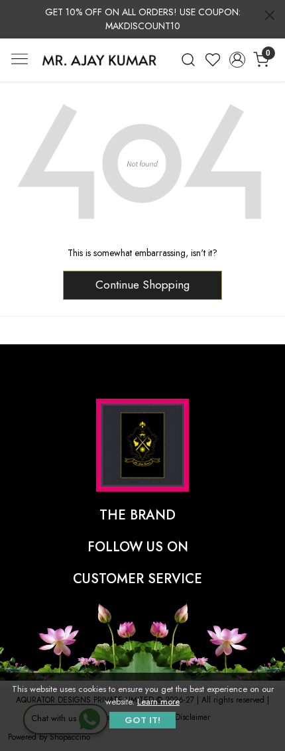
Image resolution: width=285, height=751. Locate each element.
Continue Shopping (142, 285)
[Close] (270, 15)
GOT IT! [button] (142, 720)
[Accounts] (237, 60)
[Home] (99, 60)
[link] (188, 60)
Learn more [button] (158, 701)
